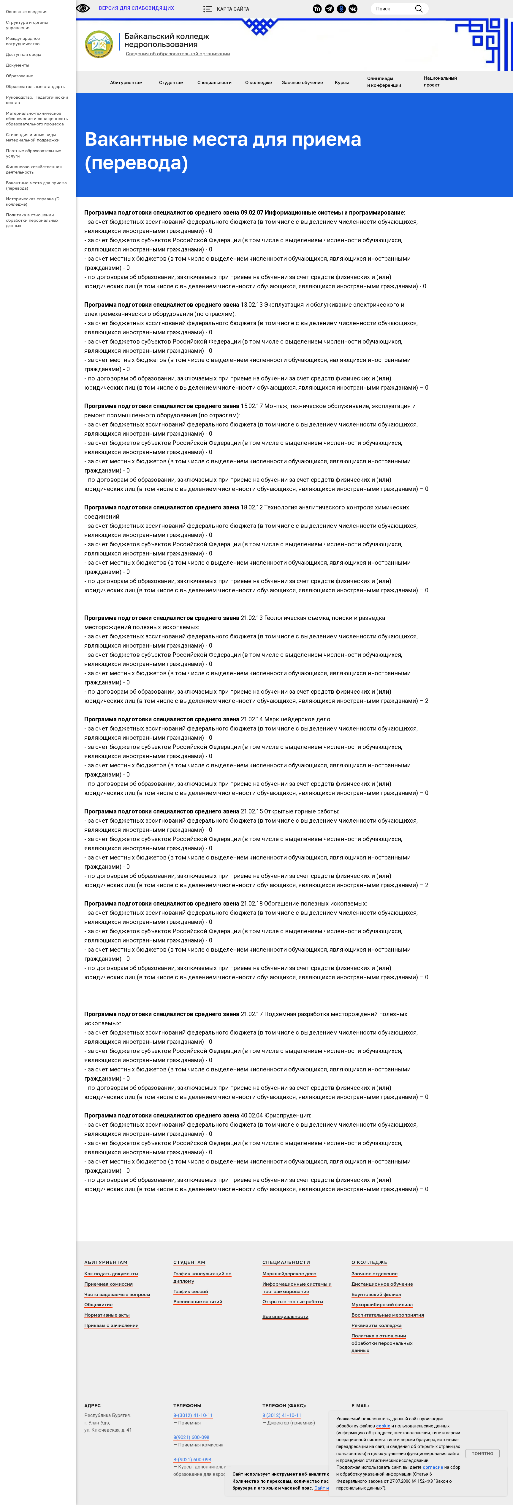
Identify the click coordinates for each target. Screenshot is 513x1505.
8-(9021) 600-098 (192, 1460)
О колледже (258, 82)
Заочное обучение (302, 82)
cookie (383, 1426)
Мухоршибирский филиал (382, 1304)
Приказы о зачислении (111, 1325)
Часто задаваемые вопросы (117, 1294)
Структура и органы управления (27, 25)
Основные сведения (27, 11)
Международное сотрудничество (23, 41)
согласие (433, 1467)
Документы (17, 64)
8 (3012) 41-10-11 (281, 1415)
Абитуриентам (126, 82)
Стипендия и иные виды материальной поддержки (33, 137)
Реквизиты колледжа (377, 1325)
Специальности (214, 82)
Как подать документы (111, 1273)
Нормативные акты (107, 1315)
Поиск (383, 9)
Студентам (171, 82)
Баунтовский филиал (376, 1294)
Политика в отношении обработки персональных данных (32, 220)
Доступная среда (23, 54)
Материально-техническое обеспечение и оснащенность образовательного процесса (37, 118)
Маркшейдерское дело (289, 1273)
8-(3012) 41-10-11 (193, 1415)
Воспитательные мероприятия (388, 1315)
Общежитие (98, 1304)
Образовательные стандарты (36, 86)
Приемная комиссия (108, 1284)
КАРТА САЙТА (233, 9)
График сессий (190, 1291)
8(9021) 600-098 (191, 1437)
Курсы (342, 82)
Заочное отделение (375, 1273)
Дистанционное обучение (382, 1284)
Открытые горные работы (292, 1301)
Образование (19, 75)
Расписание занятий (197, 1301)
